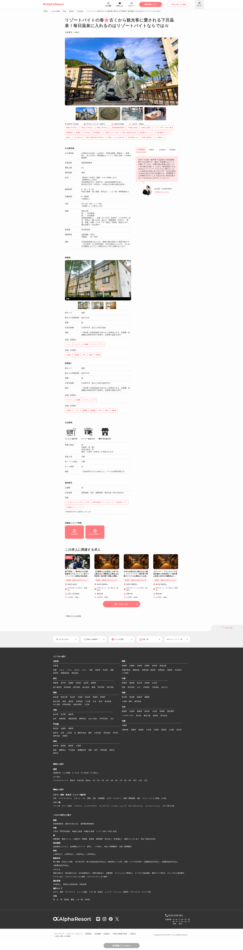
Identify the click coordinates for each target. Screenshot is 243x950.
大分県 (154, 711)
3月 (103, 780)
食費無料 (109, 873)
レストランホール (65, 798)
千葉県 (80, 697)
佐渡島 (64, 736)
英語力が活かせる (72, 824)
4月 (107, 780)
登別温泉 (75, 673)
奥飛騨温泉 (82, 750)
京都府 (131, 666)
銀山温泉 (86, 687)
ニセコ (61, 670)
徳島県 (139, 697)
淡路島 (169, 670)
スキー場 (92, 892)
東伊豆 (112, 750)
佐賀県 (131, 711)
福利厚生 (173, 150)
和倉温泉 (62, 719)
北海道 (56, 661)
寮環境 (151, 150)
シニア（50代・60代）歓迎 (106, 831)
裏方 (139, 798)
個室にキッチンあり (131, 839)
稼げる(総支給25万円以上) (96, 862)
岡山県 (139, 683)
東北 (55, 678)
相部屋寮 (99, 839)
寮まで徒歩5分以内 (148, 839)
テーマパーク (70, 892)
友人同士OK (80, 862)
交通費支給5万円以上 (61, 865)
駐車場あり (118, 839)
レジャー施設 (82, 892)
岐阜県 (71, 11)
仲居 (55, 798)
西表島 (163, 730)
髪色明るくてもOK (115, 862)
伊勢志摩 (103, 750)
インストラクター (90, 806)
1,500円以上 (91, 854)
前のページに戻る (74, 616)
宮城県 (70, 683)
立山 (112, 719)
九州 (124, 707)
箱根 (64, 701)
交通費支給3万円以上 (152, 862)
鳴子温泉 (110, 687)
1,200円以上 (57, 854)
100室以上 (57, 884)
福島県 (93, 683)
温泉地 (66, 899)
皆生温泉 (131, 687)
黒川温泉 (163, 715)
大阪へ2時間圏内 (125, 846)
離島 (72, 899)
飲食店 (100, 892)
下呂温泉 (80, 11)
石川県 (63, 714)
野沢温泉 (107, 733)
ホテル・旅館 (58, 892)
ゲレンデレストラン (135, 806)
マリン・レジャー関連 (150, 798)
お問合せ (133, 934)
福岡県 (124, 711)
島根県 (131, 683)
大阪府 (139, 666)
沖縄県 (124, 725)
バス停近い (98, 846)
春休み (88, 780)
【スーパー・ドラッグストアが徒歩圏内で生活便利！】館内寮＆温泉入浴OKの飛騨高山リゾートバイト (165, 574)
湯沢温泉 (56, 736)
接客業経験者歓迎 (87, 824)
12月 (145, 780)
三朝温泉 (146, 687)
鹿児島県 (170, 711)
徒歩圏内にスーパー (77, 846)
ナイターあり (58, 877)
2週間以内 (57, 773)
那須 (100, 701)
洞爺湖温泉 (65, 673)
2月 (98, 780)
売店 (94, 798)
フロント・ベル (80, 798)
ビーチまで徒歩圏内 (142, 873)
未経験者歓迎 (58, 824)
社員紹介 (107, 934)
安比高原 (101, 687)
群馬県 (102, 697)
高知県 (131, 697)
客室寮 (91, 839)
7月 (121, 780)
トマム (69, 670)
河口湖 (115, 733)
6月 (116, 780)
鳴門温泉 (137, 701)
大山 (138, 687)
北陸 (55, 710)
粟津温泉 (82, 719)
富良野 (55, 673)
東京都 (55, 697)
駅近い (89, 846)
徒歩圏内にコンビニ (60, 846)
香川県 (124, 697)
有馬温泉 (161, 670)
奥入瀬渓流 (57, 687)
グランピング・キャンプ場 (140, 892)
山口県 (154, 683)
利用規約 (88, 934)
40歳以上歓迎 (89, 831)
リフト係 (56, 806)
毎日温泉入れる (71, 873)
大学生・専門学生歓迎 (61, 831)
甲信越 (56, 724)
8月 (125, 780)
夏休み (72, 780)
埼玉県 (72, 697)
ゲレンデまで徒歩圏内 (175, 873)
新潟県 (55, 728)
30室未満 (82, 884)
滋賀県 (124, 666)
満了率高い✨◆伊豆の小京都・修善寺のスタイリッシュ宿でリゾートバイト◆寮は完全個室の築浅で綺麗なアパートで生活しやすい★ (77, 574)
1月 (94, 780)
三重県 (78, 746)
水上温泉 (56, 704)
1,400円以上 (80, 854)
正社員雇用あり (84, 873)
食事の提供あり (98, 873)
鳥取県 (124, 683)
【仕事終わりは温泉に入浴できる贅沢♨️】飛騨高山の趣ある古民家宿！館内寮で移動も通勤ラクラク (106, 574)
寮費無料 (56, 839)
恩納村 (141, 730)
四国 (124, 693)
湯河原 (71, 701)
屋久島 (138, 715)
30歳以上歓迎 (77, 831)
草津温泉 (79, 701)
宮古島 (178, 730)
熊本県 (147, 711)
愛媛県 (147, 697)
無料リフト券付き (158, 873)
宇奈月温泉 (103, 719)
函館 (112, 670)
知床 (91, 670)
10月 (135, 780)
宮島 (123, 687)
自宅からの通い (68, 862)
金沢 (55, 719)
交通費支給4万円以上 (170, 862)
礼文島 (105, 670)
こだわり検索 (55, 11)
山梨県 (63, 728)
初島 (90, 750)
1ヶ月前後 (66, 773)
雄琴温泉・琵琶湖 (148, 670)
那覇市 (133, 730)
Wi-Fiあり (108, 839)
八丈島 (86, 704)
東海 (64, 11)
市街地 (87, 899)
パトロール (78, 806)
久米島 (148, 730)
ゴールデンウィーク (60, 780)
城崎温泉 (136, 670)
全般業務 (101, 798)
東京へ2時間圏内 (110, 846)
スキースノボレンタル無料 (75, 877)
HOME (45, 11)
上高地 (69, 733)
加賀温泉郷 (72, 719)
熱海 (55, 750)
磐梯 (93, 687)
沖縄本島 (125, 730)
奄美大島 (147, 715)
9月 (130, 780)
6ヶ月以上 (94, 773)
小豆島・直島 (127, 701)
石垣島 (156, 730)
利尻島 (97, 670)
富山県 (55, 714)
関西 (124, 661)
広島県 (147, 683)
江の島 (87, 701)
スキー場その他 (168, 806)
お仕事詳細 (141, 149)
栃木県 (87, 697)
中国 (124, 678)
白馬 (62, 733)
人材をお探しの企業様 (62, 936)
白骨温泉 (97, 733)
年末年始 (80, 780)
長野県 (70, 728)
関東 (55, 693)
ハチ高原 (125, 673)
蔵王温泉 (76, 687)
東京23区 (56, 701)
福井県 (70, 714)
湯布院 (155, 715)
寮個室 (84, 839)
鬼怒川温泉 (77, 704)
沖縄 (124, 721)
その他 (163, 798)
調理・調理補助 (129, 798)
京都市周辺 (126, 670)
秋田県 (78, 683)
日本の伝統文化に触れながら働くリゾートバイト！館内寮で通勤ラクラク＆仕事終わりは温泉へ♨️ (136, 574)
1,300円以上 (69, 854)
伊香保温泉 (66, 704)
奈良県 (154, 666)
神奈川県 (64, 697)
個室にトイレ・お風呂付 (71, 839)
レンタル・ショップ (118, 806)
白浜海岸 (178, 670)
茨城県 (95, 697)
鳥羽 (96, 750)
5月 (112, 780)
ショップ (108, 892)
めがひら (164, 687)
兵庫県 (147, 666)
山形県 (85, 683)
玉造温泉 (155, 687)
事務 (89, 798)
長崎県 (139, 711)
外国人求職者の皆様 (120, 934)
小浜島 (171, 730)
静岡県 (63, 746)
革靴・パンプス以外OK (133, 862)
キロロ (76, 670)
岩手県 (63, 683)
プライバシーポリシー (74, 934)
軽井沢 (55, 733)
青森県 (55, 683)
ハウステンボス (128, 715)
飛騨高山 (62, 750)
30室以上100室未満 (70, 884)
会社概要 (98, 934)
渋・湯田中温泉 (80, 733)
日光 (94, 701)
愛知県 (70, 746)
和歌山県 (163, 666)
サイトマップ (59, 934)
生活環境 (162, 150)
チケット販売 (67, 806)
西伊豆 (55, 753)
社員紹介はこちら (162, 192)
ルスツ (84, 670)
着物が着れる (58, 873)
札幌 (55, 670)
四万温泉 (108, 701)
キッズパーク (104, 806)
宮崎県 (162, 711)
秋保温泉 (67, 687)
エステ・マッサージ (114, 798)
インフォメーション (152, 806)
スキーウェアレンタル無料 (97, 877)
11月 (140, 780)
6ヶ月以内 (85, 773)
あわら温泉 (92, 719)
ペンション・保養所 (120, 892)
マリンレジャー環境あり (124, 873)
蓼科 (90, 733)
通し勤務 (56, 862)
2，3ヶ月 (75, 773)
